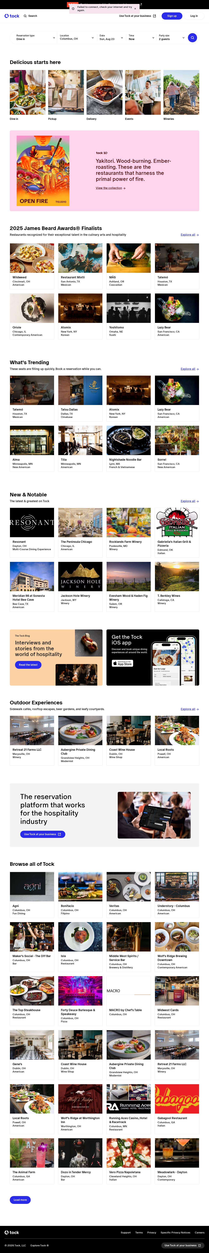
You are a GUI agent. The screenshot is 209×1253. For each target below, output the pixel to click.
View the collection (109, 188)
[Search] (192, 37)
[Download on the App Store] (130, 663)
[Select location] (92, 37)
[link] (32, 266)
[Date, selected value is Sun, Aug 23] (122, 37)
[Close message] (135, 8)
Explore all (188, 234)
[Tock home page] (12, 16)
